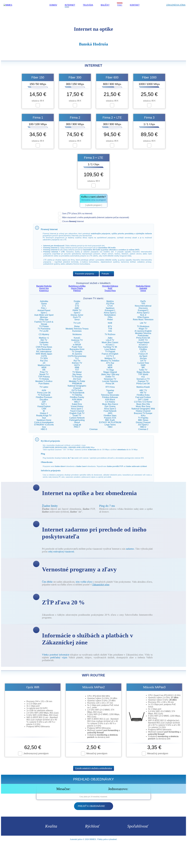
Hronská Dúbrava (110, 286)
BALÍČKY (105, 5)
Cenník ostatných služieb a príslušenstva (93, 768)
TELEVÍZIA (88, 5)
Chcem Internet (73, 221)
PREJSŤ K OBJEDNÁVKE (91, 806)
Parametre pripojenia (84, 274)
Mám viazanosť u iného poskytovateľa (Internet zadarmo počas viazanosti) (95, 217)
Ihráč (110, 288)
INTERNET (70, 5)
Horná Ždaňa (77, 288)
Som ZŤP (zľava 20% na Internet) (77, 213)
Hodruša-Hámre (143, 286)
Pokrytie (105, 274)
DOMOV (53, 5)
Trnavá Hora (110, 291)
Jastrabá (143, 288)
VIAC (119, 5)
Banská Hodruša (44, 286)
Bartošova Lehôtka (77, 286)
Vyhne (143, 291)
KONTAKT (135, 5)
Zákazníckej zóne (100, 584)
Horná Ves (44, 288)
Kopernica (44, 291)
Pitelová (77, 291)
